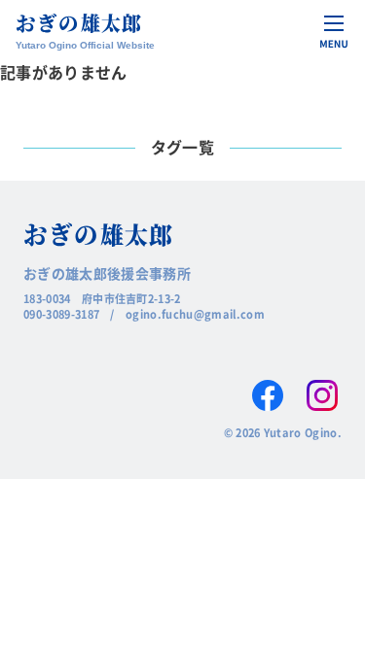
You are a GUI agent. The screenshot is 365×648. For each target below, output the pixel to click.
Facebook (267, 395)
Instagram (322, 395)
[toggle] (334, 31)
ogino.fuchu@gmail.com (195, 314)
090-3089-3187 (61, 314)
